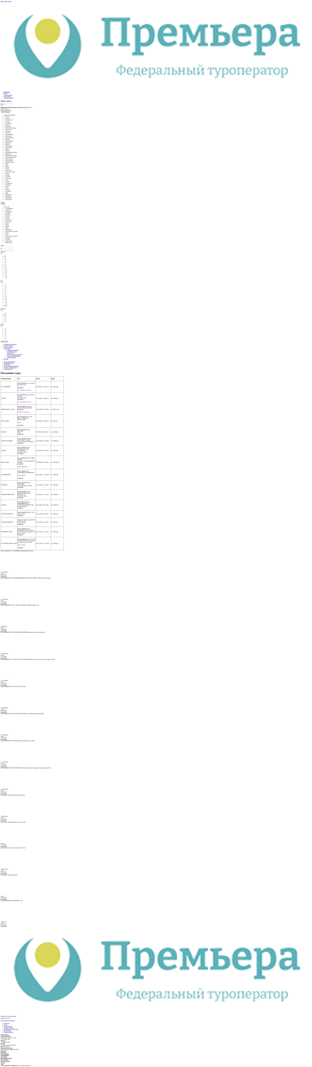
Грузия (7, 216)
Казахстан (8, 221)
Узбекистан (9, 241)
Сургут (8, 181)
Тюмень (8, 189)
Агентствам (7, 348)
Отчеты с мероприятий (13, 356)
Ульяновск (8, 191)
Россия (7, 207)
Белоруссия (9, 211)
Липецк (8, 150)
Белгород (8, 126)
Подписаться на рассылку (8, 1020)
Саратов (8, 176)
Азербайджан (9, 208)
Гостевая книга (8, 95)
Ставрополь (9, 183)
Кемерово (8, 142)
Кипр (7, 224)
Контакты (6, 1023)
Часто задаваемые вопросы (14, 354)
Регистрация (7, 96)
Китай (7, 226)
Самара (8, 175)
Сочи (7, 180)
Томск (7, 186)
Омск (7, 163)
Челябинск (9, 198)
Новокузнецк (9, 159)
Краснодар (9, 147)
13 (6, 275)
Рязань (7, 173)
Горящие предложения (10, 344)
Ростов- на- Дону (10, 172)
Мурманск (8, 154)
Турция (8, 239)
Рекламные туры (11, 351)
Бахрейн (8, 213)
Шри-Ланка (9, 242)
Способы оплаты (8, 1027)
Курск (7, 149)
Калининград (9, 141)
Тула (7, 188)
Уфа (7, 193)
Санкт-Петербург (10, 115)
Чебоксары (9, 196)
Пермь (7, 167)
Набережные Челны (11, 155)
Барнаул (8, 124)
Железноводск (9, 137)
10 (6, 271)
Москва (8, 116)
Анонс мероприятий (13, 350)
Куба (7, 228)
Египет (8, 218)
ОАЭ (7, 234)
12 (6, 274)
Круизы (6, 359)
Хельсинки (9, 199)
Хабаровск (9, 194)
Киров (7, 144)
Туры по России (8, 346)
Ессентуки (8, 136)
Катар (7, 223)
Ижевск (8, 139)
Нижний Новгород (11, 157)
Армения (8, 210)
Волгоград (8, 129)
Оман (7, 233)
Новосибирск (9, 160)
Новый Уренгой (10, 162)
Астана (8, 121)
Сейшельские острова (12, 236)
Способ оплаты (11, 357)
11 (6, 272)
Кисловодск (9, 146)
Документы (10, 353)
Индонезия (9, 220)
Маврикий (8, 229)
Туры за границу (8, 347)
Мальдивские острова (12, 231)
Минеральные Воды (11, 152)
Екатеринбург (9, 134)
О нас (5, 93)
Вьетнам (8, 215)
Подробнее (4, 576)
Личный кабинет (8, 98)
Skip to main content (6, 1)
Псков (7, 168)
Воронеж (8, 133)
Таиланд (8, 237)
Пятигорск (9, 170)
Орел (7, 165)
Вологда (8, 131)
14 (6, 277)
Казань (7, 118)
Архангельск (9, 120)
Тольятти (8, 185)
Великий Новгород (11, 128)
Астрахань (8, 123)
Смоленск (8, 178)
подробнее (20, 387)
